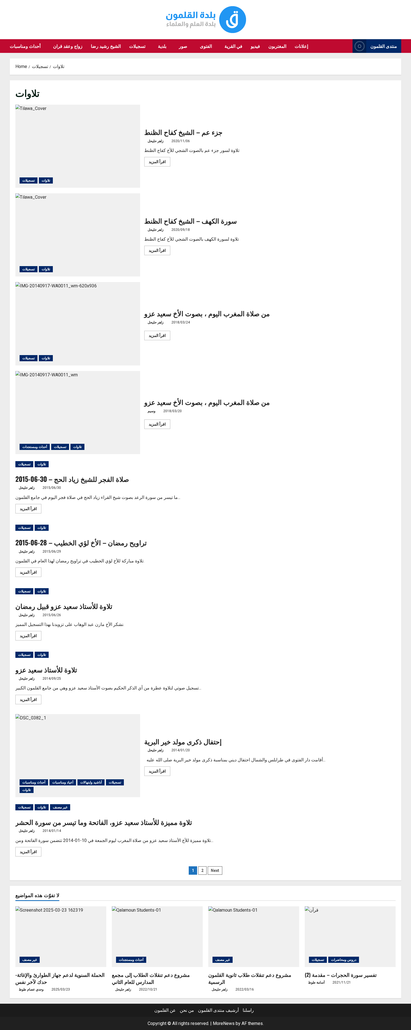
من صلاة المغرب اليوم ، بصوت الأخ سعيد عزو (77, 323)
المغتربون (277, 46)
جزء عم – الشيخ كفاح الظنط (77, 146)
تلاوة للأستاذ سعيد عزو (46, 669)
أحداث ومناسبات (25, 46)
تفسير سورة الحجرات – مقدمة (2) (341, 974)
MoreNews (224, 1023)
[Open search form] (346, 46)
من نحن (187, 1010)
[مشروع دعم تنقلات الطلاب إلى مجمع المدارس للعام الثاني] (157, 936)
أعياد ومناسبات (62, 782)
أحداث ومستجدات (34, 447)
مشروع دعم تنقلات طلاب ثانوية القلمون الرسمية (249, 978)
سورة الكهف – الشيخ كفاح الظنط (77, 234)
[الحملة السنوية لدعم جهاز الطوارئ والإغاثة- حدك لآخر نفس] (60, 936)
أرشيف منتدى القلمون (218, 1010)
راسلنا (248, 1010)
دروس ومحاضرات (343, 960)
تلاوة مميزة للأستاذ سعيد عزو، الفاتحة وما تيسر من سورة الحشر (103, 822)
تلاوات (46, 180)
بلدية (162, 46)
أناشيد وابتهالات (91, 782)
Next (215, 870)
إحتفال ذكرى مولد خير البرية (77, 755)
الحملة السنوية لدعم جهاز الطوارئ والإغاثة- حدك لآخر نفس (60, 978)
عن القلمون (165, 1010)
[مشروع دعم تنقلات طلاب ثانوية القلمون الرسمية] (253, 936)
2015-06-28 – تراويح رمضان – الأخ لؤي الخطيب (81, 542)
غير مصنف (60, 807)
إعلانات (301, 46)
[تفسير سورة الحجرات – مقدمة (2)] (350, 936)
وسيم (151, 411)
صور (183, 46)
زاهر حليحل (156, 141)
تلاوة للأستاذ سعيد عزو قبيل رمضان (63, 606)
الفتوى (206, 46)
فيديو (255, 46)
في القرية (233, 46)
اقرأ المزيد (159, 162)
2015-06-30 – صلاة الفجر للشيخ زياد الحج (72, 479)
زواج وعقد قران (67, 46)
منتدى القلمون (383, 46)
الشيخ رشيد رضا (106, 46)
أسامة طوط (316, 982)
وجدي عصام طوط (31, 989)
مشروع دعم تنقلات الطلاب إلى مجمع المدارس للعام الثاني (151, 978)
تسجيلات (137, 46)
